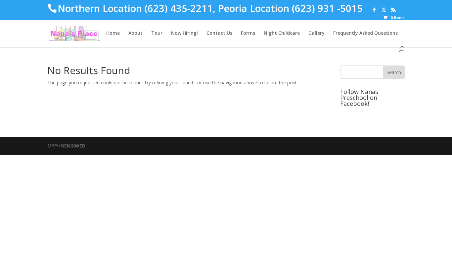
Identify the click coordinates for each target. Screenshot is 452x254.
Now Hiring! (184, 33)
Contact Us (219, 33)
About (135, 33)
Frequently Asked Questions (365, 33)
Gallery (316, 33)
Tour (156, 33)
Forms (248, 33)
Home (113, 33)
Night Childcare (282, 33)
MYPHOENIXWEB (66, 146)
